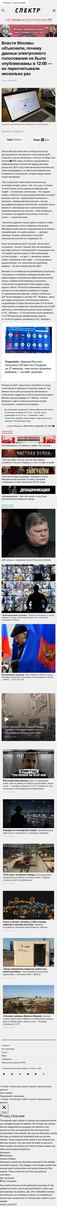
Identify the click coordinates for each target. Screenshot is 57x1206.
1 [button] (10, 743)
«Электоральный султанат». (28, 617)
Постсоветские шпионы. (28, 784)
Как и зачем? (6, 1092)
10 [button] (46, 743)
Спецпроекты (7, 431)
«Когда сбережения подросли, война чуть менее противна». (25, 971)
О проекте (6, 1045)
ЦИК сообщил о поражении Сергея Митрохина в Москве (26, 559)
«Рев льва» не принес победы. (27, 877)
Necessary (7, 1155)
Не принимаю (17, 1095)
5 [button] (26, 743)
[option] (28, 717)
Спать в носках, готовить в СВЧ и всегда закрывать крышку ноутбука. (25, 924)
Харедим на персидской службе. (28, 831)
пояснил (6, 160)
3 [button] (18, 743)
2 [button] (14, 743)
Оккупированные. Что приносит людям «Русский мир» (26, 445)
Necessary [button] (5, 1152)
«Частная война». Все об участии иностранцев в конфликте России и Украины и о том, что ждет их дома (28, 461)
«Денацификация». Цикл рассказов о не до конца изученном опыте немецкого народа (24, 497)
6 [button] (30, 743)
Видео (4, 1055)
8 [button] (38, 743)
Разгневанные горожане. (28, 677)
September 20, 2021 (43, 425)
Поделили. (28, 367)
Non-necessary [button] (7, 1177)
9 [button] (42, 743)
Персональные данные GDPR (13, 1062)
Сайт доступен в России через (28, 19)
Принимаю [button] (5, 1095)
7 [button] (34, 743)
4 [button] (22, 743)
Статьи (4, 1052)
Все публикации (8, 1049)
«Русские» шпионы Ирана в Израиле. (28, 1019)
